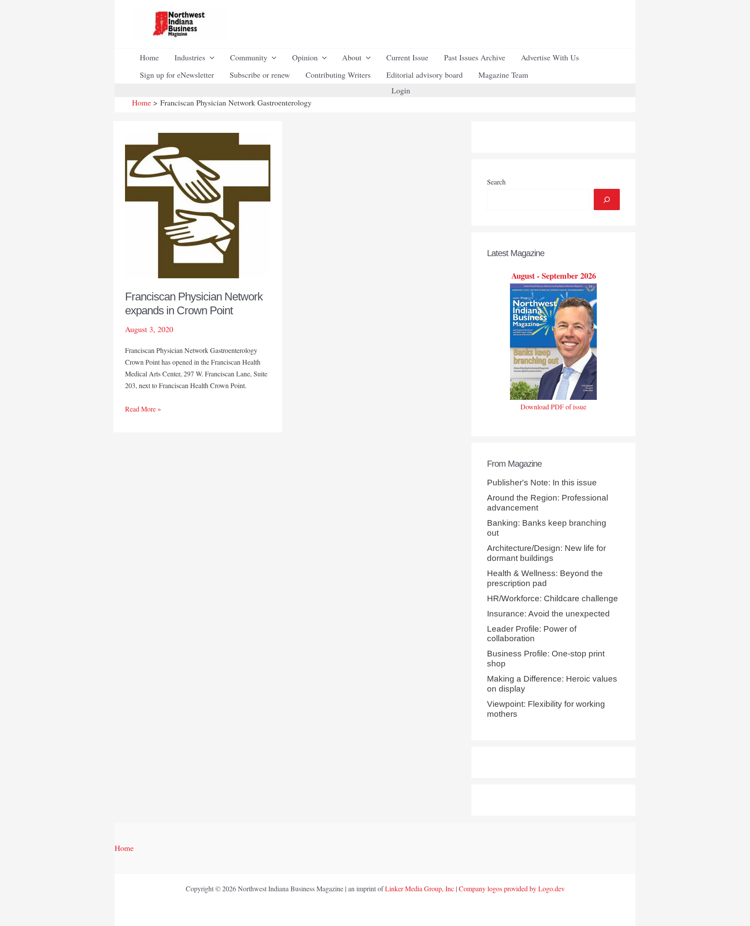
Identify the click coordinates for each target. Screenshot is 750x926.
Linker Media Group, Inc (419, 888)
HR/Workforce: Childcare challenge (552, 598)
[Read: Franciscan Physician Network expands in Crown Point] (197, 204)
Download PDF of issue (553, 406)
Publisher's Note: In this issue (542, 482)
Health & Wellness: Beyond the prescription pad (545, 578)
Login (400, 90)
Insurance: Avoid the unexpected (548, 613)
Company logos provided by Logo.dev (512, 888)
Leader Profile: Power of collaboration (531, 633)
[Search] (607, 199)
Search (496, 181)
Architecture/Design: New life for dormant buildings (546, 553)
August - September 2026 (553, 275)
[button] (209, 57)
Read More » (143, 409)
